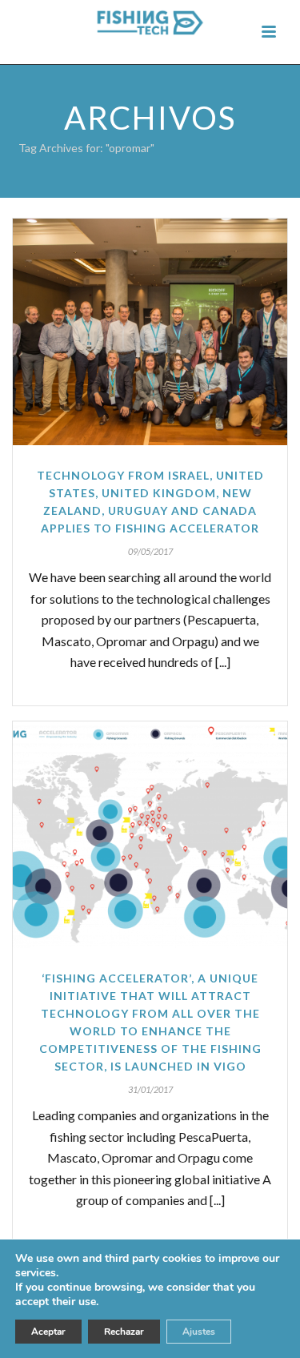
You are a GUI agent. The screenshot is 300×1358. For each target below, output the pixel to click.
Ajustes (198, 1331)
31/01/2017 (150, 1089)
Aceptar (48, 1331)
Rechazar (124, 1331)
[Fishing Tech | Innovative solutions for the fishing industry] (150, 27)
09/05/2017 (150, 551)
